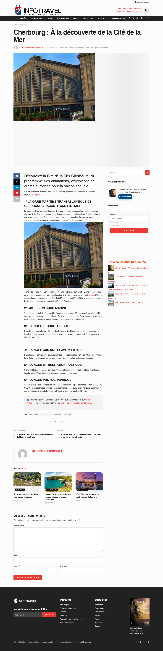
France (86, 47)
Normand (38, 194)
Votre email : (114, 222)
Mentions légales (67, 622)
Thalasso (99, 622)
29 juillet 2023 (52, 47)
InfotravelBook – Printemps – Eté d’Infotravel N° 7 (136, 631)
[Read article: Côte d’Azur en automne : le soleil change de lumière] (89, 482)
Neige (50, 18)
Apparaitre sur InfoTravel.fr (71, 619)
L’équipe (63, 615)
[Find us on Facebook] (129, 18)
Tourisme (57, 414)
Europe (81, 47)
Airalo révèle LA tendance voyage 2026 (130, 302)
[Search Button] (149, 18)
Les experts (94, 47)
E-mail (16, 566)
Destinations (36, 18)
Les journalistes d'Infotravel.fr (32, 47)
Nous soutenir (125, 196)
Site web (63, 566)
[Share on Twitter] (16, 182)
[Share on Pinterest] (16, 193)
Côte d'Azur (82, 489)
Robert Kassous (84, 642)
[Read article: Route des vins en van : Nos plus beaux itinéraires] (27, 482)
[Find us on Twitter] (133, 18)
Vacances (67, 414)
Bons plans (102, 18)
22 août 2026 (19, 500)
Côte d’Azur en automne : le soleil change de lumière (87, 495)
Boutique (99, 626)
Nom (16, 555)
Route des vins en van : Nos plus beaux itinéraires (25, 495)
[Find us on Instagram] (137, 18)
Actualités (20, 18)
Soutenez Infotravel (143, 2)
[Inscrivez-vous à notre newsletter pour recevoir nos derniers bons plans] (147, 10)
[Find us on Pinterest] (141, 18)
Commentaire (19, 525)
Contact (63, 611)
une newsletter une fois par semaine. (76, 402)
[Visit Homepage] (38, 10)
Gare (92, 295)
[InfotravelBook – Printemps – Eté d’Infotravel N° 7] (140, 612)
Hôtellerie (88, 18)
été (42, 414)
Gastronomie (63, 18)
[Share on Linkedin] (16, 187)
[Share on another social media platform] (16, 199)
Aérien (76, 18)
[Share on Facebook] (16, 176)
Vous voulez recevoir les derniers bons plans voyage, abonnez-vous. (129, 10)
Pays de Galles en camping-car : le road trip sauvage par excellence (58, 497)
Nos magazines (119, 18)
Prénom (113, 214)
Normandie (104, 47)
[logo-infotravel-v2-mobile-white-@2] (25, 601)
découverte (34, 414)
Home (15, 24)
